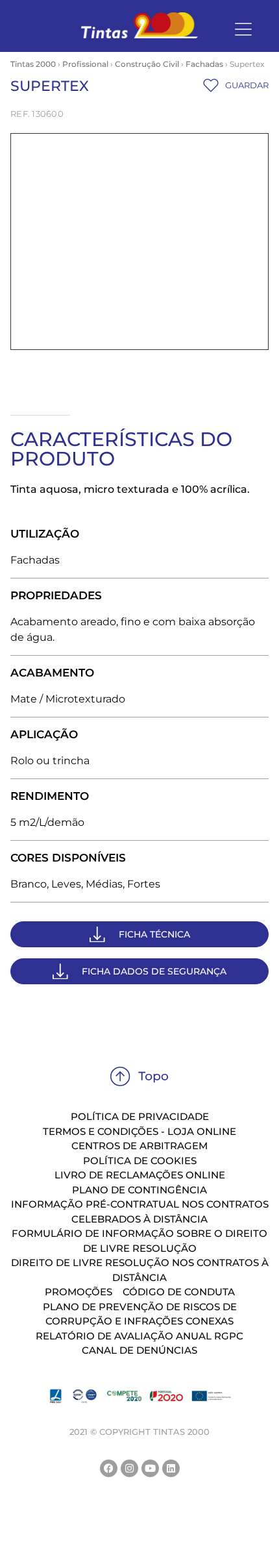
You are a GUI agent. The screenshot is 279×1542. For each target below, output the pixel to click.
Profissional (85, 64)
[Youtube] (150, 1468)
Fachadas (204, 64)
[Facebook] (108, 1468)
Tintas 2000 (33, 64)
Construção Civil (147, 64)
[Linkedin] (171, 1468)
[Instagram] (129, 1468)
